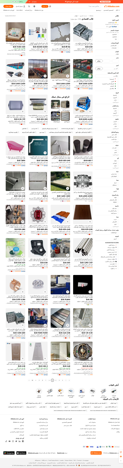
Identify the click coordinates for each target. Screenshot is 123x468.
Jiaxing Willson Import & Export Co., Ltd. (83, 232)
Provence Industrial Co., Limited (39, 232)
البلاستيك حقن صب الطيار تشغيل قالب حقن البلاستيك (94, 403)
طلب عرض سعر (68, 425)
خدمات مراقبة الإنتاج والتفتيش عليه (87, 435)
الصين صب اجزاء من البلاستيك (84, 128)
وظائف (118, 431)
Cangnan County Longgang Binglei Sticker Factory (15, 199)
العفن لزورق (74, 406)
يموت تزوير (41, 132)
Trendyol (79, 460)
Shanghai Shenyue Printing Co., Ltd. (38, 122)
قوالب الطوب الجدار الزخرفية (28, 132)
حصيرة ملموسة (97, 406)
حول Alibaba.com (115, 418)
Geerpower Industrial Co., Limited (61, 303)
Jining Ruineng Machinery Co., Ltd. (61, 266)
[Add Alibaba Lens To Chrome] (96, 453)
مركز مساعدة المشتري (42, 422)
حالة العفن (24, 128)
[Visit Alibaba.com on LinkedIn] (20, 441)
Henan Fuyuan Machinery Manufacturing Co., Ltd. (83, 122)
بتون (66, 406)
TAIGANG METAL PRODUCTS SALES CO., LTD (83, 266)
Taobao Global (68, 460)
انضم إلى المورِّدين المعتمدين (17, 431)
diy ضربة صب (34, 128)
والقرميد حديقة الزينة (13, 132)
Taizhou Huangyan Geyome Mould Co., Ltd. (15, 164)
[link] (121, 452)
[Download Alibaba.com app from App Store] (21, 453)
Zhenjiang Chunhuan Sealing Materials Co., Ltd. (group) (83, 164)
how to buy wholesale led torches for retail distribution (103, 410)
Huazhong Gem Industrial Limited (39, 303)
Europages (86, 460)
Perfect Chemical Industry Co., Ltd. (38, 164)
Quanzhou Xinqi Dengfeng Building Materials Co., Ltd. (38, 199)
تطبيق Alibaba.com (33, 453)
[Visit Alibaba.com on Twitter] (16, 441)
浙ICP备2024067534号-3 (104, 465)
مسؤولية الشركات (115, 428)
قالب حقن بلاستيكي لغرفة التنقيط (71, 403)
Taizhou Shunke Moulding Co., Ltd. (16, 269)
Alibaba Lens (113, 453)
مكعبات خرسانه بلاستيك (55, 406)
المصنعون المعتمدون (67, 422)
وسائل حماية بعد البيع (91, 431)
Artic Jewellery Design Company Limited (15, 303)
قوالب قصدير (42, 406)
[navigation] (107, 198)
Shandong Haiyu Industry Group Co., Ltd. (83, 87)
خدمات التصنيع (83, 15)
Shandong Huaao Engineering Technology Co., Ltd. (60, 50)
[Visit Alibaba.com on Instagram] (13, 441)
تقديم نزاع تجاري (44, 428)
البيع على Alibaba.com (18, 422)
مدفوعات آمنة (92, 422)
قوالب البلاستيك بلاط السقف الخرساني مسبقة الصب (60, 132)
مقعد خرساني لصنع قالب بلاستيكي (49, 128)
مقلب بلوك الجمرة (85, 406)
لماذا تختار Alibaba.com (114, 422)
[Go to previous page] (69, 380)
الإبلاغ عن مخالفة (44, 438)
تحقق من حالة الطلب (19, 428)
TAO (74, 460)
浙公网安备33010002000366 (89, 465)
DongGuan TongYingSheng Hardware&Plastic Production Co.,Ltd (83, 50)
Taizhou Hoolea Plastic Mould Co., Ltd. (38, 50)
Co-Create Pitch (115, 425)
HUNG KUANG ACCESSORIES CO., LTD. (83, 373)
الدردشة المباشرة (43, 425)
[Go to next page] (29, 380)
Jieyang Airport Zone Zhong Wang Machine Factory (15, 232)
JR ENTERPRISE (88, 303)
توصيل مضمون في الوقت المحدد (88, 428)
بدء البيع (22, 425)
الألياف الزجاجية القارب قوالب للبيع (83, 132)
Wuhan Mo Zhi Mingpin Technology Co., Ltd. (60, 166)
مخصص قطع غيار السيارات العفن (52, 403)
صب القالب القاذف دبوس (110, 406)
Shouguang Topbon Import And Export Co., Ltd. (60, 373)
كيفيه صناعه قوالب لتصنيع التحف (15, 406)
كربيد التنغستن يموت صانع (15, 403)
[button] (50, 6)
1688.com (44, 460)
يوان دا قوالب (113, 403)
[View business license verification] (76, 465)
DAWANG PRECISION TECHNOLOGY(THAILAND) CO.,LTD (15, 336)
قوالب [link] (75, 15)
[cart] (29, 6)
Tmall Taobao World (53, 460)
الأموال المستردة (44, 431)
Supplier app (60, 453)
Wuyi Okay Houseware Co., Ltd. (17, 122)
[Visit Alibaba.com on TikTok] (6, 441)
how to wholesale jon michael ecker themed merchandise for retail (69, 410)
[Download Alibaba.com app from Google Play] (9, 453)
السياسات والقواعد (91, 438)
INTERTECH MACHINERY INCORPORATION (83, 199)
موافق (98, 61)
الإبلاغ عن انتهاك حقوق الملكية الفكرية (39, 435)
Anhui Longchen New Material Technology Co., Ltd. (60, 232)
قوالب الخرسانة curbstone (67, 128)
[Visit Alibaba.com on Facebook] (23, 441)
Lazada (61, 460)
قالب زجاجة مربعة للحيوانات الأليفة (33, 403)
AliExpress (37, 460)
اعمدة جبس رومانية (31, 406)
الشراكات (21, 435)
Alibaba (91, 15)
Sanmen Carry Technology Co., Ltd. (16, 54)
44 (32, 380)
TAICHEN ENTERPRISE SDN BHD (61, 199)
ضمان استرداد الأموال (90, 425)
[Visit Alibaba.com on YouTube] (10, 441)
